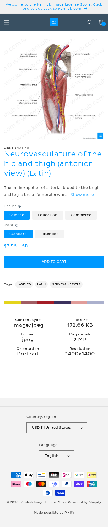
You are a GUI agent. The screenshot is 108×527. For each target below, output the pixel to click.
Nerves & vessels (66, 284)
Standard (18, 234)
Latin (41, 284)
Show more (82, 194)
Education (48, 215)
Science (16, 215)
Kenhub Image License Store (44, 502)
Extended (49, 234)
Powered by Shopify (84, 502)
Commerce (81, 215)
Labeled (24, 284)
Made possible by (54, 512)
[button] (6, 22)
